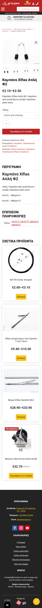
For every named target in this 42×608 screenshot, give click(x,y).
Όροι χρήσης (21, 547)
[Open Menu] (3, 9)
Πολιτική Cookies (21, 564)
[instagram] (21, 527)
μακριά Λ (34, 221)
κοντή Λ (15, 221)
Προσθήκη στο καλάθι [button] (21, 475)
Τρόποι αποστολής (21, 551)
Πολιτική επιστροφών (21, 560)
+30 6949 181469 (26, 515)
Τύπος (5, 110)
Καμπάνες (5, 31)
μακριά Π (16, 224)
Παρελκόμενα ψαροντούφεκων (23, 29)
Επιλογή (21, 296)
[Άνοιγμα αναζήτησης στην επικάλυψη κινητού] (28, 9)
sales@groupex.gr (24, 519)
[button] (36, 42)
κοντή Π (24, 221)
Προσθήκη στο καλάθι (21, 131)
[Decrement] (4, 123)
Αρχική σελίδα (6, 29)
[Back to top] (36, 601)
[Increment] (9, 123)
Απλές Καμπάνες (18, 149)
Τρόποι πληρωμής (21, 555)
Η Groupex (21, 542)
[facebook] (14, 527)
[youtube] (27, 527)
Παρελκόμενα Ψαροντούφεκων (15, 152)
